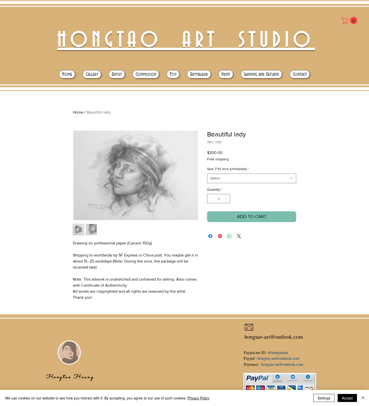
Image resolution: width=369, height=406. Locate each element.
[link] (350, 20)
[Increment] (226, 198)
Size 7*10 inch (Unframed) (228, 169)
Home (78, 112)
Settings (324, 397)
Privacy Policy (198, 397)
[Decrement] (211, 198)
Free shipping (218, 159)
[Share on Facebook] (210, 236)
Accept (347, 397)
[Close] (363, 398)
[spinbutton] (218, 198)
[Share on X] (239, 236)
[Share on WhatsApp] (229, 236)
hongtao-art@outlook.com (273, 336)
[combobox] (251, 178)
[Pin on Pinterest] (220, 236)
